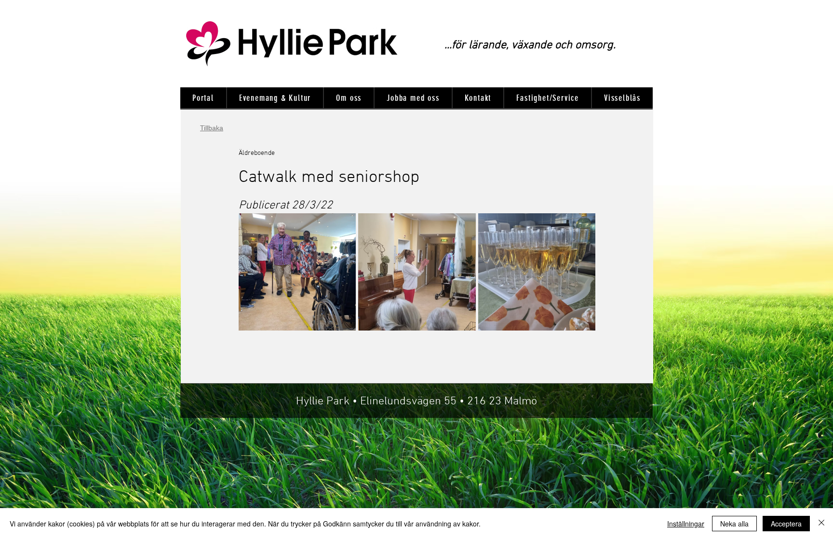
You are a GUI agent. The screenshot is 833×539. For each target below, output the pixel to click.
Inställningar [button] (685, 523)
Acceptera (786, 523)
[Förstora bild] (297, 272)
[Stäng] (821, 523)
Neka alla (734, 523)
